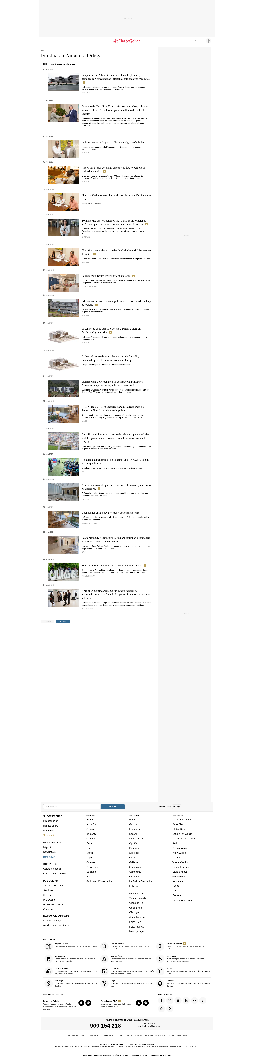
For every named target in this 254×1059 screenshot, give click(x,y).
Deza (89, 843)
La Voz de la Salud (182, 819)
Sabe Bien (177, 824)
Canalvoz (138, 1035)
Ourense (90, 862)
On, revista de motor (182, 900)
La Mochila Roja (180, 867)
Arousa (90, 829)
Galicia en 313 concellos (99, 881)
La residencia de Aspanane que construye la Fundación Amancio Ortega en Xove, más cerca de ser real (112, 383)
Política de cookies (120, 1055)
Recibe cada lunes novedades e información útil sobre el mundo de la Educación (75, 958)
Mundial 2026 (136, 893)
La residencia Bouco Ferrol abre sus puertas (106, 276)
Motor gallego (136, 931)
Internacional (136, 838)
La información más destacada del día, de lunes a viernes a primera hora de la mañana (76, 946)
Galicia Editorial (182, 1035)
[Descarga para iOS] (81, 1003)
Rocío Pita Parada (89, 286)
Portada (133, 819)
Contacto (48, 909)
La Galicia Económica (140, 881)
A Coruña (91, 819)
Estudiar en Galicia (182, 833)
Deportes (134, 848)
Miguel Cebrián (88, 576)
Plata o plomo (179, 848)
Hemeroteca (49, 830)
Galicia (133, 824)
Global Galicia (179, 829)
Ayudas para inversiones (56, 925)
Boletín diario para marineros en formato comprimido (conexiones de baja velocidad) (185, 958)
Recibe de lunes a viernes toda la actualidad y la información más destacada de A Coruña (132, 971)
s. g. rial (85, 182)
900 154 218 (105, 1026)
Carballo (90, 838)
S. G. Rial (85, 153)
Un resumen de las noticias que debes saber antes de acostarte (130, 946)
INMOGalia (49, 899)
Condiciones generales (139, 1055)
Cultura (133, 857)
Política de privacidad (102, 1055)
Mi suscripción (50, 821)
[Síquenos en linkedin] (186, 1000)
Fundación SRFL (95, 1035)
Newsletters (49, 852)
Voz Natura (149, 1035)
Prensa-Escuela (161, 1035)
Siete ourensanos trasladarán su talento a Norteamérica (112, 565)
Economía (134, 829)
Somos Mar (135, 871)
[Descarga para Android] (88, 1003)
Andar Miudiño (137, 917)
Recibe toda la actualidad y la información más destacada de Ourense (188, 983)
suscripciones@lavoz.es (148, 1026)
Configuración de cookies (161, 1055)
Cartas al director (52, 868)
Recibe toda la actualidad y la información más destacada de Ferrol (188, 971)
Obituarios (134, 876)
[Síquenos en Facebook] (161, 1000)
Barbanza (91, 833)
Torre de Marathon (138, 898)
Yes (174, 890)
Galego (176, 806)
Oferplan (47, 895)
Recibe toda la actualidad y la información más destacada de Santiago (76, 983)
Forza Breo (135, 922)
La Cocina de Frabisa (183, 838)
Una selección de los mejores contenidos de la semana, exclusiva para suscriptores (186, 946)
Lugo (89, 857)
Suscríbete (49, 835)
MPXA (171, 1035)
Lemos (89, 852)
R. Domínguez (88, 609)
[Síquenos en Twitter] (169, 1000)
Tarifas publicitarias (53, 885)
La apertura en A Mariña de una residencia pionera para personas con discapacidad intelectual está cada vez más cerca (116, 76)
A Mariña (91, 824)
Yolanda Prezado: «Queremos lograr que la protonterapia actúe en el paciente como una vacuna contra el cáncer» (114, 222)
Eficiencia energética (54, 920)
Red (174, 843)
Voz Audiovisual (108, 1035)
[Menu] (45, 41)
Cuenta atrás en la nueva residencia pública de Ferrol (111, 512)
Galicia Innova (179, 871)
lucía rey (86, 93)
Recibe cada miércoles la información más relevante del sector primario (131, 958)
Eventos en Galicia (53, 904)
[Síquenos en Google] (169, 1008)
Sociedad (134, 852)
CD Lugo (134, 912)
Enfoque (176, 857)
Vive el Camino (180, 862)
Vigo (88, 876)
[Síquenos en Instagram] (178, 1000)
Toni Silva (86, 499)
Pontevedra (92, 867)
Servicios (48, 890)
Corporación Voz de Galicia (76, 1035)
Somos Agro (135, 867)
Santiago (91, 871)
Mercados (177, 881)
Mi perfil (47, 847)
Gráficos (133, 862)
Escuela (176, 895)
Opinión (133, 843)
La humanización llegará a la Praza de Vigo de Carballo (113, 142)
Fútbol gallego (136, 926)
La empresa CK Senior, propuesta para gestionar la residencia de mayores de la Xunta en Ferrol (116, 539)
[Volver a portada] (127, 41)
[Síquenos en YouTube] (194, 1000)
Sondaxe (129, 1035)
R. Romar (86, 237)
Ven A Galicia (179, 852)
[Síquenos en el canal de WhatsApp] (161, 1008)
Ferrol (89, 848)
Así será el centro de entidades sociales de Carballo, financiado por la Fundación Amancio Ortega (110, 358)
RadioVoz (120, 1035)
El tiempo (134, 886)
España (133, 833)
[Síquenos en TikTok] (202, 1000)
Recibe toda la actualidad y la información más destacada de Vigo (132, 983)
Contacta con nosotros (55, 873)
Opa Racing (135, 907)
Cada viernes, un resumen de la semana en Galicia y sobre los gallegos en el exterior (76, 971)
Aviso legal (87, 1055)
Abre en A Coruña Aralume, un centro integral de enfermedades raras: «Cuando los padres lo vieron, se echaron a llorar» (116, 594)
